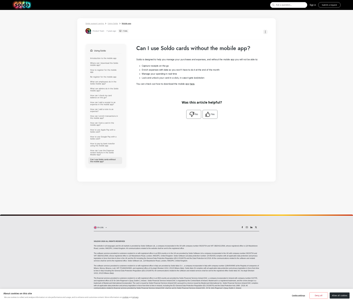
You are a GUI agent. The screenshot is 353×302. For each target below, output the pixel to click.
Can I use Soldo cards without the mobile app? (103, 160)
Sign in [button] (313, 4)
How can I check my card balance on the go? (101, 96)
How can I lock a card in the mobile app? (102, 124)
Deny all (319, 295)
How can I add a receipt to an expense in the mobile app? (103, 103)
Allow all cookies (339, 295)
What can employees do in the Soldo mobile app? (103, 83)
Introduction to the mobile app (103, 58)
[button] (100, 227)
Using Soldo (113, 23)
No (196, 114)
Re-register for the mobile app (103, 77)
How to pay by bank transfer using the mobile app (102, 144)
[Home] (22, 5)
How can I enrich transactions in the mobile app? (104, 117)
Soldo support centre (94, 23)
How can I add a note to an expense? (101, 110)
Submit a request (329, 5)
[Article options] (265, 32)
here (192, 83)
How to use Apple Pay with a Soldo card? (102, 131)
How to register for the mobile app (103, 71)
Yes (213, 114)
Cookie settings (298, 295)
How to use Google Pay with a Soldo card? (103, 138)
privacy (135, 297)
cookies (125, 297)
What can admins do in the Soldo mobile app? (104, 89)
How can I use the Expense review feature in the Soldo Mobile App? (102, 152)
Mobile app (126, 23)
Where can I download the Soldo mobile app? (104, 64)
